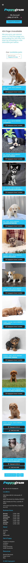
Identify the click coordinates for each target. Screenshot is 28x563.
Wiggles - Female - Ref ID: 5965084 (13, 459)
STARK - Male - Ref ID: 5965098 (11, 121)
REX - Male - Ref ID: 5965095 (11, 221)
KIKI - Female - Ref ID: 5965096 (11, 188)
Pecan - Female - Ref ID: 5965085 (12, 423)
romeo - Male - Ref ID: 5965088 (12, 389)
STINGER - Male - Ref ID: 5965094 (12, 255)
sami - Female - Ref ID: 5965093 (12, 288)
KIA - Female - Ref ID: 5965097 (11, 154)
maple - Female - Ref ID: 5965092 (12, 322)
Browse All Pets (10, 475)
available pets (16, 52)
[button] (3, 4)
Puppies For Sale (13, 57)
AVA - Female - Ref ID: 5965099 (12, 87)
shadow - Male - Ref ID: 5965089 (12, 355)
